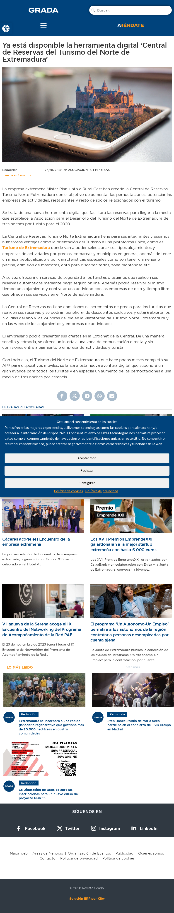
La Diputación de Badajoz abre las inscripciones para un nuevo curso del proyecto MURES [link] (49, 794)
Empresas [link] (101, 170)
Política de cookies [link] (68, 491)
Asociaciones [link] (80, 170)
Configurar (87, 483)
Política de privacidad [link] (101, 491)
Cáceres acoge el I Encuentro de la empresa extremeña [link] (36, 542)
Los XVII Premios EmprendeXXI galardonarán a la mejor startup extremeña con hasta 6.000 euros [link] (123, 544)
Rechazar (87, 471)
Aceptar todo (87, 458)
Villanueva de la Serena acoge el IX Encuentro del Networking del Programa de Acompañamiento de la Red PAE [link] (41, 629)
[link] (6, 28)
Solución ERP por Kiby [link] (87, 899)
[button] (44, 25)
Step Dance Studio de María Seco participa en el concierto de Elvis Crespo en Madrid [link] (139, 725)
